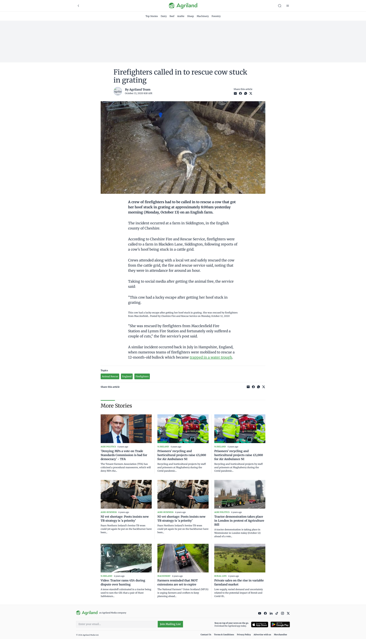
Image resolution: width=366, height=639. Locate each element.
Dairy (164, 16)
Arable (180, 16)
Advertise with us (262, 634)
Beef (172, 16)
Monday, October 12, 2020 (215, 316)
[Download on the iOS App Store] (259, 624)
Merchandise (280, 634)
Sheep (190, 16)
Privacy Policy (244, 634)
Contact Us (206, 634)
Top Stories (152, 16)
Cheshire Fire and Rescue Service (179, 316)
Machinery (203, 16)
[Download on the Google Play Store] (280, 624)
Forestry (216, 16)
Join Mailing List (170, 624)
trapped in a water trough (211, 357)
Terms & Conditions (224, 634)
